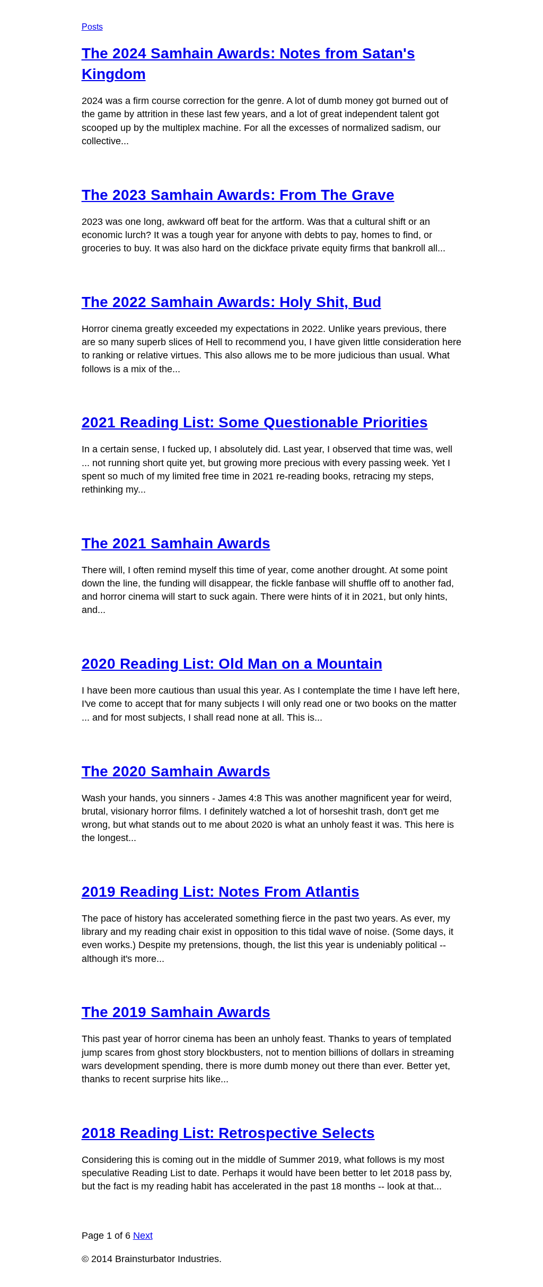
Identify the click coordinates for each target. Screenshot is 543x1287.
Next (143, 1235)
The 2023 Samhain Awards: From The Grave (238, 195)
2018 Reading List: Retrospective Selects (228, 1133)
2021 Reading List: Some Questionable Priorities (255, 422)
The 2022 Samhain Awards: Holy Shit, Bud (231, 302)
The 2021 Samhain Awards (176, 543)
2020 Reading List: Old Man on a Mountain (232, 663)
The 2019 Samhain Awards (176, 1012)
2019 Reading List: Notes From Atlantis (221, 891)
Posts (92, 26)
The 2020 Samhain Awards (176, 771)
